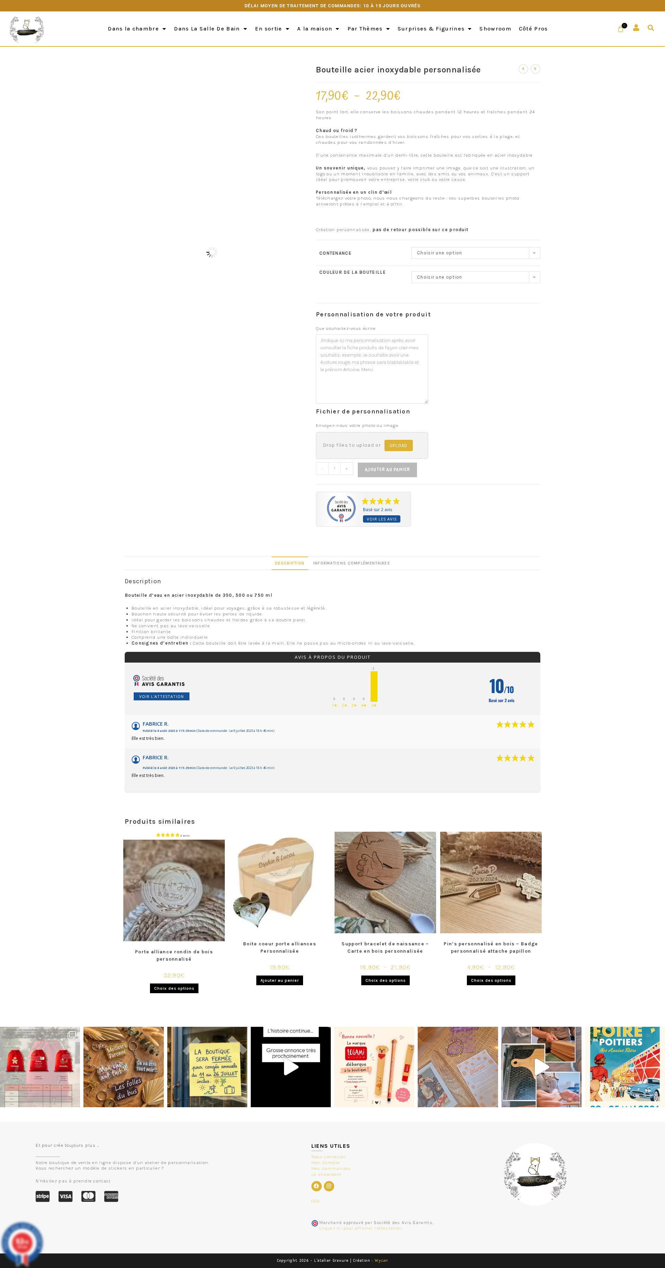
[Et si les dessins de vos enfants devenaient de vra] (542, 1067)
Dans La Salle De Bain (207, 28)
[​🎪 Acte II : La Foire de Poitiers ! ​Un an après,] (458, 1067)
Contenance (335, 253)
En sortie (268, 28)
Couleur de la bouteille (352, 272)
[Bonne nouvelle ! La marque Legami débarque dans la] (374, 1067)
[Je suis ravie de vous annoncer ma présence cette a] (625, 1067)
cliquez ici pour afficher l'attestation (360, 1228)
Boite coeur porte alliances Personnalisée (279, 947)
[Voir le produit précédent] (523, 69)
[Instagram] (329, 1186)
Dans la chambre (133, 28)
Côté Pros (533, 28)
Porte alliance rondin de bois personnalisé (174, 955)
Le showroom (326, 1174)
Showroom (495, 28)
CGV (315, 1201)
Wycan (381, 1260)
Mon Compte (325, 1162)
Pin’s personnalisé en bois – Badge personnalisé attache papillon (491, 947)
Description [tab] (289, 563)
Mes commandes (331, 1168)
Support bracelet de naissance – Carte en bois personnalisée (385, 947)
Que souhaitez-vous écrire (346, 328)
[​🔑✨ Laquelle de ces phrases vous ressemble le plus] (123, 1067)
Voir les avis (382, 519)
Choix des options (174, 988)
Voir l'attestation (161, 696)
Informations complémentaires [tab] (351, 563)
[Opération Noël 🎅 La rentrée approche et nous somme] (40, 1067)
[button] (651, 28)
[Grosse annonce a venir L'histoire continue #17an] (291, 1067)
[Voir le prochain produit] (535, 69)
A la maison (314, 28)
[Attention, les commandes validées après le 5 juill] (207, 1067)
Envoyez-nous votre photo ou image (357, 425)
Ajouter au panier (387, 469)
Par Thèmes (365, 28)
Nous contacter (328, 1156)
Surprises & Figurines (431, 28)
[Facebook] (316, 1186)
